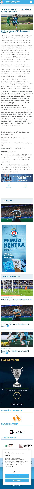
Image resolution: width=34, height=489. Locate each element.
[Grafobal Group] (25, 445)
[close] (28, 449)
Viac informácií (9, 466)
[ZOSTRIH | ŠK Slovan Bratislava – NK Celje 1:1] (17, 313)
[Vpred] (32, 389)
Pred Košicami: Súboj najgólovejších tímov (15, 352)
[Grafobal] (17, 432)
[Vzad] (2, 389)
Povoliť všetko (17, 480)
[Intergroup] (8, 445)
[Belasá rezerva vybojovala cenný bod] (17, 288)
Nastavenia (17, 471)
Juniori (11, 297)
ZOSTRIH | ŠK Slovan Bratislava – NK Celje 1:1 (15, 325)
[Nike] (17, 418)
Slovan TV (11, 322)
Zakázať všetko (17, 476)
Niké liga (11, 348)
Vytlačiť (25, 187)
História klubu (17, 404)
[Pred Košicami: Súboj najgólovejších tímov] (17, 339)
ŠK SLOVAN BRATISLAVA (13, 2)
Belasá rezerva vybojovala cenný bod (15, 300)
